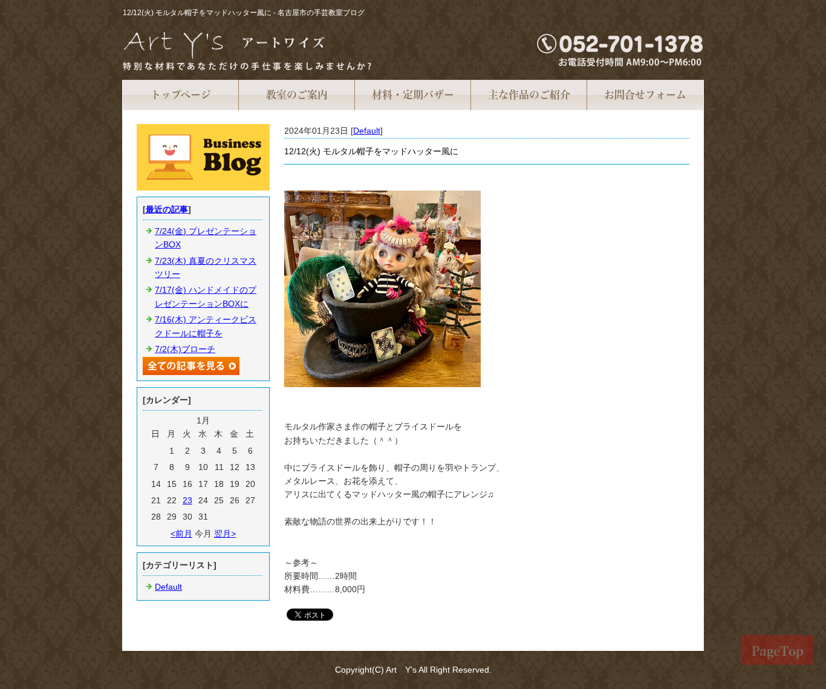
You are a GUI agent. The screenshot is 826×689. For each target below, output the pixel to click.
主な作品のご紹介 (529, 95)
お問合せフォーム (645, 95)
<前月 (181, 533)
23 (187, 500)
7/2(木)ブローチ (185, 349)
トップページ (181, 95)
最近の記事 (167, 209)
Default (366, 131)
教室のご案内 (297, 95)
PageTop (778, 651)
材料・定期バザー (413, 95)
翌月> (225, 533)
